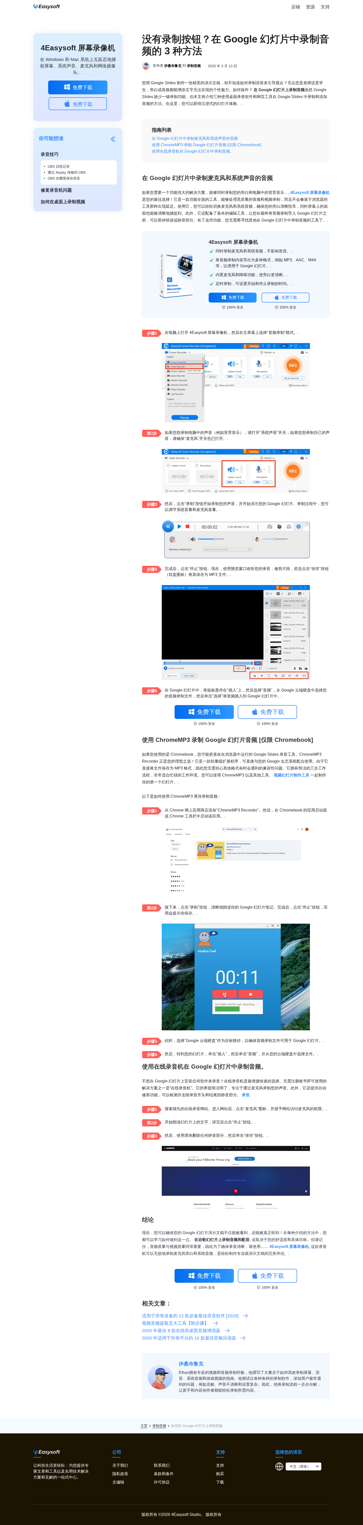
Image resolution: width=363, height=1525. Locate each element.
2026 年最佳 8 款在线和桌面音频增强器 (181, 1330)
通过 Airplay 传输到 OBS (67, 172)
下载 (220, 1482)
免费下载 (82, 87)
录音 (246, 1095)
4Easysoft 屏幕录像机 (78, 48)
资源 (310, 7)
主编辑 (118, 1482)
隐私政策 (120, 1474)
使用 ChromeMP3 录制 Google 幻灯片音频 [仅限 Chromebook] (206, 145)
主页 (144, 1426)
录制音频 (194, 66)
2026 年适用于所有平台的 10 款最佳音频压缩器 (189, 1338)
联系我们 (162, 1465)
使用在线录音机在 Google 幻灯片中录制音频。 (193, 151)
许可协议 (162, 1482)
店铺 (295, 7)
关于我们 (120, 1465)
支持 (325, 7)
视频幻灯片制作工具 (291, 775)
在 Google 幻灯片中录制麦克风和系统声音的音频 (195, 138)
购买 (220, 1474)
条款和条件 (164, 1474)
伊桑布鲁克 (173, 66)
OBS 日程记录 (59, 166)
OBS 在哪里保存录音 (64, 178)
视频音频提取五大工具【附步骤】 (175, 1323)
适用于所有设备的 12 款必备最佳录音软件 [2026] (190, 1315)
